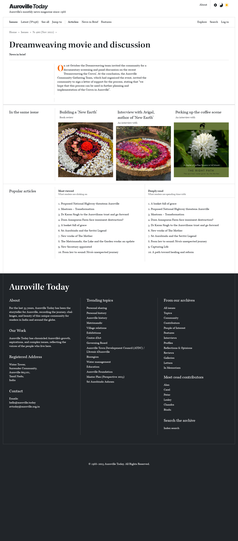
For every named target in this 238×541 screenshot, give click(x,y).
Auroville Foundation (100, 372)
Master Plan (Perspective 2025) (105, 377)
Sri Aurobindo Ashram (100, 382)
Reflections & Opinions (178, 348)
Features (106, 22)
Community (171, 318)
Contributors (172, 323)
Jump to (57, 22)
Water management (99, 362)
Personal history (96, 313)
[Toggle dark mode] (227, 5)
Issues (24, 32)
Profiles (168, 343)
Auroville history (97, 318)
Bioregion (93, 357)
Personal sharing (97, 308)
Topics (168, 313)
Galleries (169, 358)
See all (45, 22)
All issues (169, 308)
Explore (202, 22)
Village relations (96, 328)
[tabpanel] (100, 228)
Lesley (167, 400)
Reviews (169, 353)
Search (214, 22)
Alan (166, 385)
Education (93, 367)
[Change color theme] (221, 5)
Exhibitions (94, 333)
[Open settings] (215, 5)
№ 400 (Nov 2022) (43, 32)
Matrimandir (94, 323)
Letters (168, 363)
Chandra (169, 405)
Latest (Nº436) (30, 22)
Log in (225, 22)
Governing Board (97, 343)
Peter (167, 395)
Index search (171, 428)
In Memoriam (172, 368)
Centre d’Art (94, 338)
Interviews (170, 338)
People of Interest (174, 328)
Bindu (167, 410)
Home (13, 32)
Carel (167, 390)
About (203, 5)
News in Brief (90, 22)
